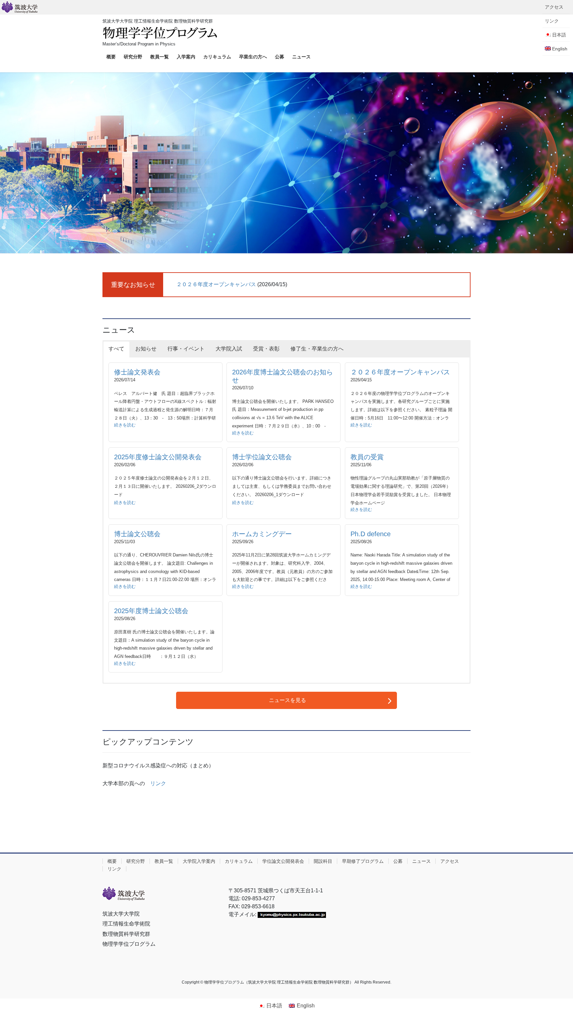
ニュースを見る (287, 700)
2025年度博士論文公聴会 (151, 610)
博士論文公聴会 (137, 534)
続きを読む (125, 424)
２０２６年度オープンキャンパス (216, 284)
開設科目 (323, 861)
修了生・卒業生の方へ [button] (317, 349)
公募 (398, 861)
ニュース (421, 861)
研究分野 (135, 861)
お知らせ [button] (146, 349)
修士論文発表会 (137, 372)
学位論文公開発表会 (283, 861)
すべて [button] (116, 349)
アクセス (554, 7)
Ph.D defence (370, 534)
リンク (158, 783)
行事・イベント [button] (186, 349)
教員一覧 (164, 861)
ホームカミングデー (262, 534)
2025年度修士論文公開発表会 (158, 457)
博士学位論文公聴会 (262, 457)
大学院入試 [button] (229, 349)
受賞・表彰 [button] (266, 349)
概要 (112, 861)
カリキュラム (239, 861)
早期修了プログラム (363, 861)
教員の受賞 (367, 457)
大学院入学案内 (199, 861)
